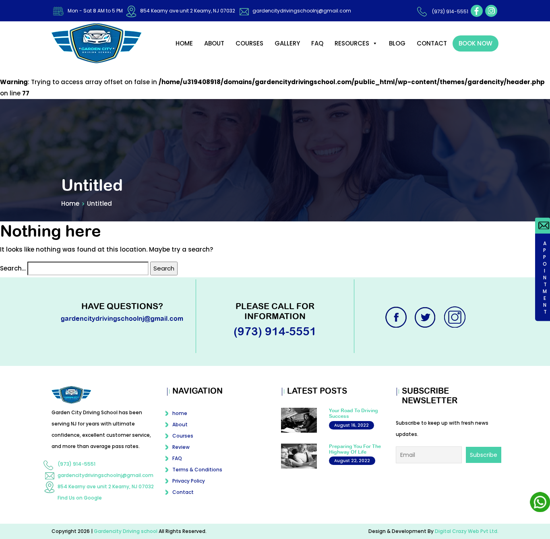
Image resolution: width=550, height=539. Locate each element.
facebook (477, 11)
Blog (397, 43)
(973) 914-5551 (450, 11)
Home (70, 203)
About (214, 43)
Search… (13, 268)
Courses (249, 43)
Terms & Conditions (197, 469)
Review (181, 447)
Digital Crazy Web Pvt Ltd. (466, 531)
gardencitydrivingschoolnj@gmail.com (301, 10)
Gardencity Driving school (126, 531)
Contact (432, 43)
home (184, 43)
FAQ (317, 43)
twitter (426, 317)
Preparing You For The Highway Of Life (355, 449)
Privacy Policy (188, 480)
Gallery (287, 43)
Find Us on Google (80, 497)
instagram (491, 11)
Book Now (475, 43)
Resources (352, 43)
